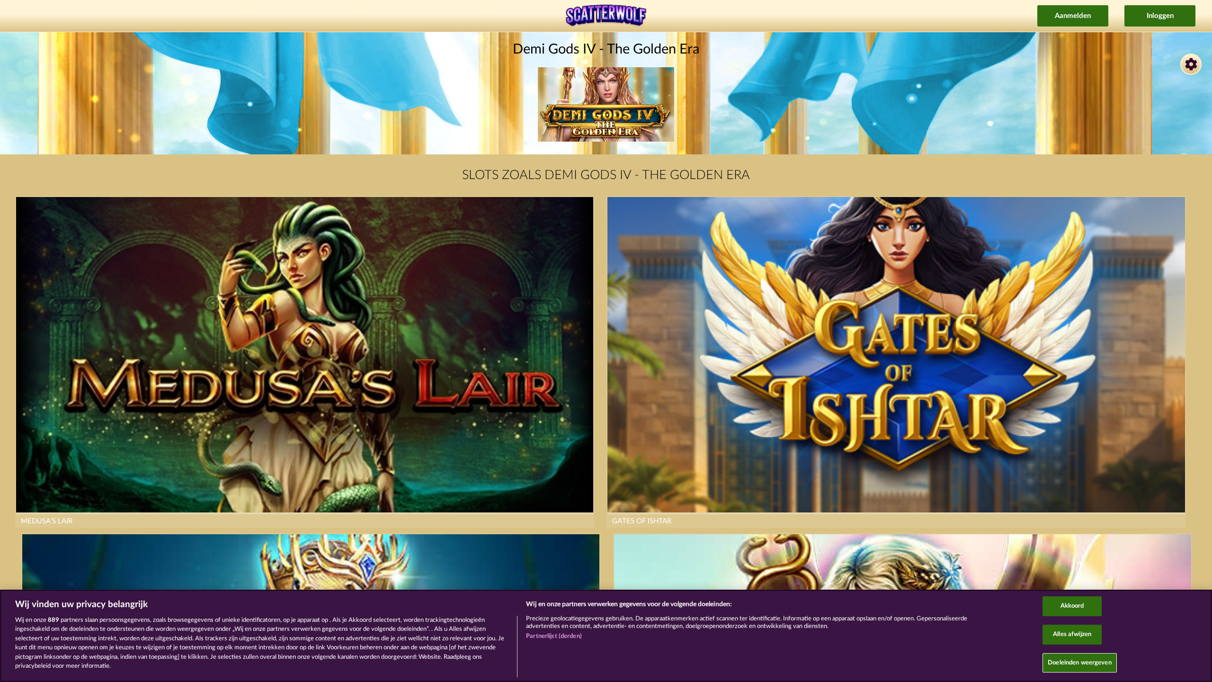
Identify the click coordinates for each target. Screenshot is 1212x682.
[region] (606, 636)
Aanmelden (1073, 15)
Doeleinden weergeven (1080, 663)
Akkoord (1072, 606)
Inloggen (1160, 15)
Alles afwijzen (1072, 634)
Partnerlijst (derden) (554, 636)
